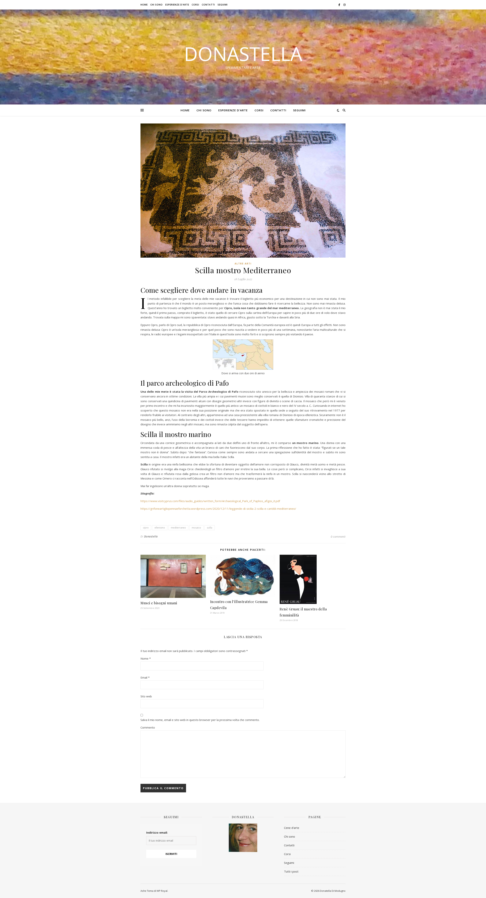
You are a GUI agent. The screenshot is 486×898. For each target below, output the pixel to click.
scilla (209, 527)
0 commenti (338, 536)
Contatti (208, 4)
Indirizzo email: (157, 832)
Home (144, 4)
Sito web (146, 696)
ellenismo (160, 527)
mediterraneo (178, 527)
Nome (145, 658)
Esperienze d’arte (177, 4)
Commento (147, 727)
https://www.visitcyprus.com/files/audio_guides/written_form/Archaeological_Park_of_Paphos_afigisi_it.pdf (210, 501)
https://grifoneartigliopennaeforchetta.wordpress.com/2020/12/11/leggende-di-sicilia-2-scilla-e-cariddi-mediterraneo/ (218, 508)
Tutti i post (291, 871)
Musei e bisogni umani (158, 603)
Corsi (195, 4)
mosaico (196, 527)
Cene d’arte (291, 828)
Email (145, 677)
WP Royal (162, 890)
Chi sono (156, 4)
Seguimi (223, 4)
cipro (146, 527)
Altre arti (243, 263)
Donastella (243, 53)
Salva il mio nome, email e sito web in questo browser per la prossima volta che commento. (200, 720)
